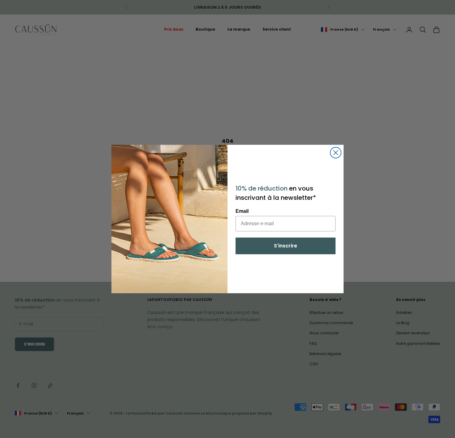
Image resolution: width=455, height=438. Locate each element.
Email (242, 211)
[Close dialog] (335, 152)
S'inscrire (285, 245)
